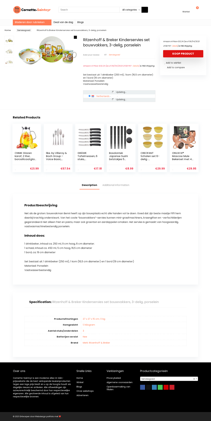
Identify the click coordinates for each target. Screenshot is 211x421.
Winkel (79, 382)
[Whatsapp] (160, 387)
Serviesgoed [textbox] (168, 378)
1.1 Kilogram (89, 324)
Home (8, 30)
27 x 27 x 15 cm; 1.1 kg (94, 318)
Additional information (115, 185)
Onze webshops (85, 391)
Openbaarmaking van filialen (118, 388)
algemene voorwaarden (120, 382)
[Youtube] (166, 387)
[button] (75, 37)
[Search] (144, 10)
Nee (85, 336)
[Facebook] (142, 387)
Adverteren (82, 395)
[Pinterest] (171, 387)
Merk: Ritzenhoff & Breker (96, 342)
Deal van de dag (63, 22)
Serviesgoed (23, 30)
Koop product (183, 54)
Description (89, 185)
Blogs (80, 22)
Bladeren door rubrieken (29, 22)
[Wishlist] (186, 8)
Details (136, 65)
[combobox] (169, 379)
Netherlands (103, 96)
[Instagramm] (154, 387)
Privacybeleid (114, 378)
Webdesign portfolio (44, 416)
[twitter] (148, 387)
